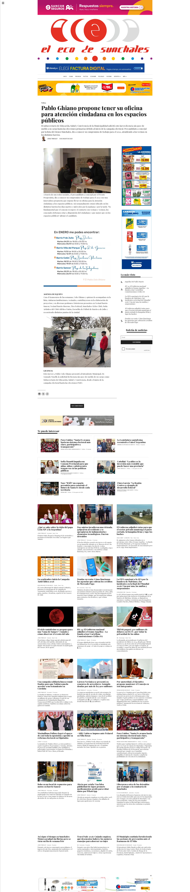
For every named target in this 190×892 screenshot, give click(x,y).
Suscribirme (137, 342)
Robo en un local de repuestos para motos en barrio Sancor (55, 785)
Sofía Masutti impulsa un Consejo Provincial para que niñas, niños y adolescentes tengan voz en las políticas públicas (74, 466)
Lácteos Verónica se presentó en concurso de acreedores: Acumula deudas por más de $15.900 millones (94, 684)
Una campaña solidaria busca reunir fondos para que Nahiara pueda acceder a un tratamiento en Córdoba (55, 685)
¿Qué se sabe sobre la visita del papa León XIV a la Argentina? (55, 528)
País (132, 537)
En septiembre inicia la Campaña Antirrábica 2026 (53, 580)
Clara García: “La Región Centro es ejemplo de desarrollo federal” (129, 485)
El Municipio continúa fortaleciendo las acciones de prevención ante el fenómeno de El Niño (134, 838)
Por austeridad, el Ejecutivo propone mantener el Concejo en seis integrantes (133, 684)
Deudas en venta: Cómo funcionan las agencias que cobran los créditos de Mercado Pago (94, 581)
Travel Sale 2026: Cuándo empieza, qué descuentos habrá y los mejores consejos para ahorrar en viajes (94, 838)
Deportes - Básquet (91, 739)
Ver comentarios (77, 406)
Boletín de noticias (136, 330)
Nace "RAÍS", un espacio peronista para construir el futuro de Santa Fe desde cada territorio (75, 486)
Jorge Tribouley (52, 139)
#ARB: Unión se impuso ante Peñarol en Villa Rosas (95, 734)
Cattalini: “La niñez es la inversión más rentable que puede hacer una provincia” (130, 463)
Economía (93, 76)
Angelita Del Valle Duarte (134, 281)
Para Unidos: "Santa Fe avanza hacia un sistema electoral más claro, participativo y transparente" (76, 443)
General (49, 637)
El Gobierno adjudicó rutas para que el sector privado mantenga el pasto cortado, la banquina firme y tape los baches (134, 530)
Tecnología (121, 637)
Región (88, 640)
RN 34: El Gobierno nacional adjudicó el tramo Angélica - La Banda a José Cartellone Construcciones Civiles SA (92, 633)
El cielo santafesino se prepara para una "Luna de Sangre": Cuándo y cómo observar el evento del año (55, 631)
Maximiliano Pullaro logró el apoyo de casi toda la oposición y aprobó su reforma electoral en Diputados (55, 735)
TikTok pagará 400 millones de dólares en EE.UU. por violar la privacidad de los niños (132, 631)
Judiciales (131, 792)
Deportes (116, 76)
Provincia (78, 76)
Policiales (101, 76)
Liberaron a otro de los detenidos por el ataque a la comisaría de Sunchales (133, 786)
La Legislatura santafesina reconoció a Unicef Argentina (131, 441)
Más (124, 76)
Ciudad (71, 76)
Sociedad (109, 76)
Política (85, 76)
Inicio (65, 76)
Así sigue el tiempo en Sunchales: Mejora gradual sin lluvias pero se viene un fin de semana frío (54, 838)
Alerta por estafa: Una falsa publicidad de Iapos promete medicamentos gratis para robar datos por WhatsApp (93, 787)
